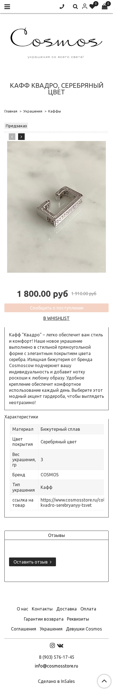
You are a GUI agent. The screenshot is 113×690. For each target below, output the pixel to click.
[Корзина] (105, 7)
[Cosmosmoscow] (56, 42)
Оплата (88, 608)
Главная (10, 111)
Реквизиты (78, 618)
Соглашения (23, 628)
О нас (22, 608)
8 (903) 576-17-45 (56, 657)
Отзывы (56, 535)
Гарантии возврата (44, 618)
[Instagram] (52, 645)
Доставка (66, 608)
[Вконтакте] (60, 645)
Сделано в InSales (56, 681)
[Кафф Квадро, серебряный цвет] (56, 207)
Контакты (42, 608)
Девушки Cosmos (84, 628)
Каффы (54, 111)
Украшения (32, 111)
